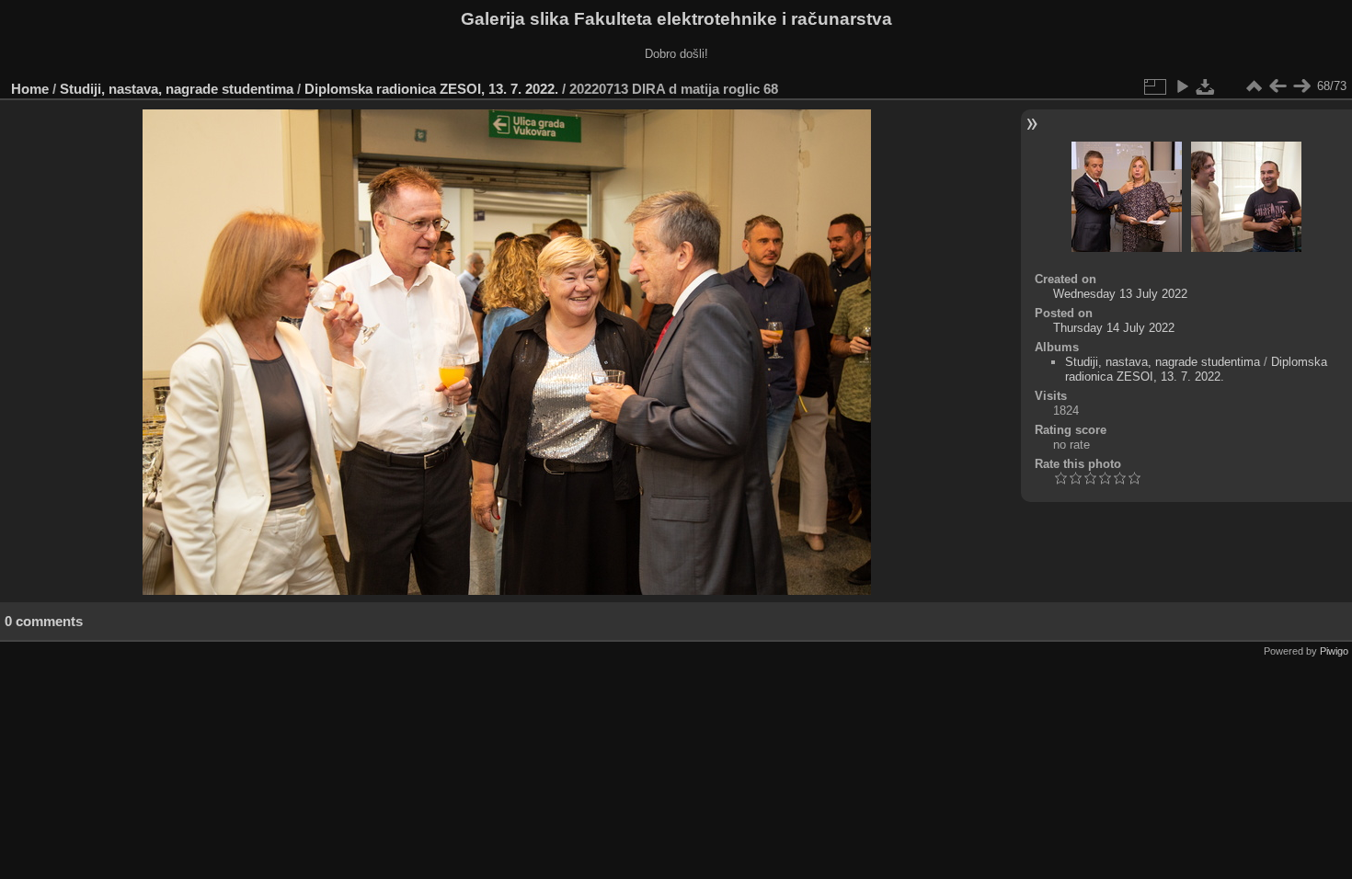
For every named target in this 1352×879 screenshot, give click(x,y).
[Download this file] (1206, 86)
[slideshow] (1182, 86)
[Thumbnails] (1254, 86)
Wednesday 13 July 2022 (1120, 294)
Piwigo (1334, 650)
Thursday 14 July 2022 (1113, 328)
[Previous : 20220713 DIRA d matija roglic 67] (1277, 86)
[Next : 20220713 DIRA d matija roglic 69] (1301, 86)
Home (30, 89)
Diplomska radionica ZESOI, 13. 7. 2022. (431, 89)
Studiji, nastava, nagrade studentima (176, 89)
